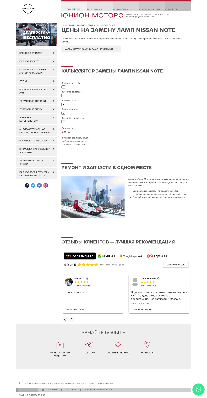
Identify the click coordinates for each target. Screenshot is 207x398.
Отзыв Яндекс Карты (74, 309)
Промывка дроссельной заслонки (34, 150)
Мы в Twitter (33, 185)
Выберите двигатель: (71, 92)
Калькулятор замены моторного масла (32, 71)
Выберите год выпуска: (72, 118)
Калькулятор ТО (29, 61)
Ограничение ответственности (98, 390)
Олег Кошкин (148, 278)
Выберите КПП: (68, 100)
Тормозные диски (31, 109)
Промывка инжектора (33, 140)
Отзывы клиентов (151, 9)
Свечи (23, 81)
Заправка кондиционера (28, 119)
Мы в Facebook (27, 185)
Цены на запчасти (30, 52)
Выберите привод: (70, 109)
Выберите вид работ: (71, 83)
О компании (122, 9)
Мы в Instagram (45, 185)
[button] (64, 319)
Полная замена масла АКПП (33, 91)
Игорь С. (79, 278)
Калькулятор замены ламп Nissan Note (89, 49)
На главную (96, 9)
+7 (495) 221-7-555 (72, 9)
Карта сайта (71, 390)
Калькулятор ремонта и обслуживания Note (34, 174)
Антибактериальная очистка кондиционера (34, 130)
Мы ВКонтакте (39, 185)
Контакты (173, 9)
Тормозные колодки (32, 100)
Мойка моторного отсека (31, 162)
